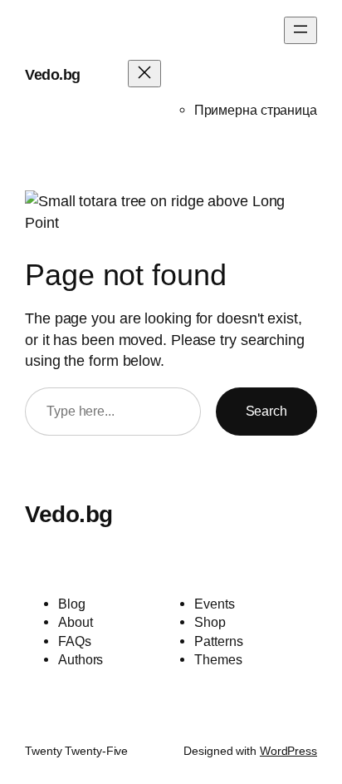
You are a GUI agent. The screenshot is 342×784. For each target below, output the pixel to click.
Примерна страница (255, 109)
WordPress (288, 750)
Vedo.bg (53, 74)
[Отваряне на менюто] (300, 30)
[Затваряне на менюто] (144, 73)
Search (266, 410)
